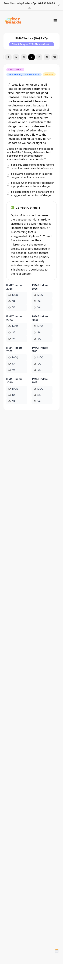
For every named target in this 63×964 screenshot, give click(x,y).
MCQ (15, 294)
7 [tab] (31, 57)
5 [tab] (16, 57)
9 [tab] (47, 57)
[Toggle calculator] (57, 951)
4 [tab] (8, 57)
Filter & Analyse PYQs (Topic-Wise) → (31, 44)
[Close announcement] (59, 5)
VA (13, 307)
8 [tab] (39, 57)
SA (13, 301)
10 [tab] (54, 57)
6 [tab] (24, 57)
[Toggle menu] (55, 20)
